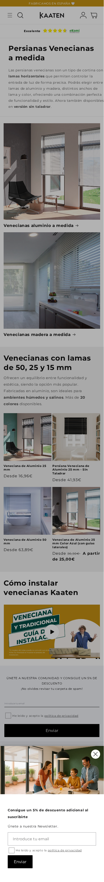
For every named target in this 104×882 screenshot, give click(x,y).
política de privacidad (65, 850)
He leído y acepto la (49, 850)
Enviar (20, 861)
